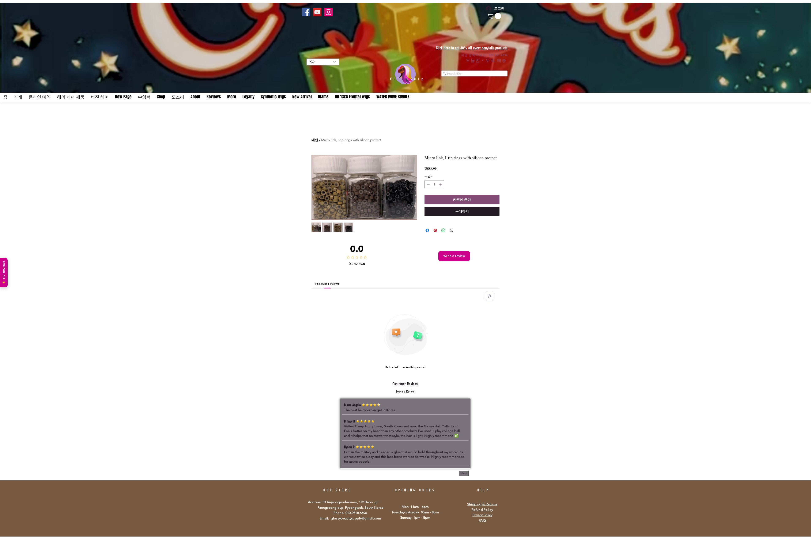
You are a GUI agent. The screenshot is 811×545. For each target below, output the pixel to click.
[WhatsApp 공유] (443, 227)
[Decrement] (427, 184)
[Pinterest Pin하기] (435, 227)
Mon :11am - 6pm (415, 507)
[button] (231, 97)
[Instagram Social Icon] (328, 12)
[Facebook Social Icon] (306, 12)
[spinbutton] (434, 184)
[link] (495, 16)
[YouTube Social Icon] (317, 12)
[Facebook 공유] (427, 227)
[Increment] (440, 184)
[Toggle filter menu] (489, 296)
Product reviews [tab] (327, 284)
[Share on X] (451, 227)
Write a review (454, 256)
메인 (315, 140)
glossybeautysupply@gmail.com (356, 518)
